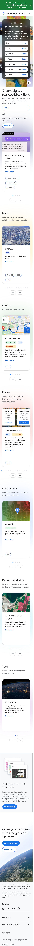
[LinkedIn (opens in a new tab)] (3, 908)
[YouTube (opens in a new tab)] (13, 908)
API (9, 367)
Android (10, 275)
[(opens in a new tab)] (6, 933)
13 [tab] (28, 471)
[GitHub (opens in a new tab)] (19, 908)
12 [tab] (26, 471)
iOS (19, 275)
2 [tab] (15, 196)
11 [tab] (27, 288)
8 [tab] (20, 288)
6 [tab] (16, 288)
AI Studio (11, 187)
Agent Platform (13, 178)
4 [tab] (19, 196)
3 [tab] (17, 196)
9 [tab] (23, 288)
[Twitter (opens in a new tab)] (8, 908)
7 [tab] (18, 288)
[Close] (30, 5)
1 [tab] (12, 196)
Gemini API (11, 183)
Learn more (22, 7)
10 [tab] (25, 288)
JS (8, 280)
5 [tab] (19, 375)
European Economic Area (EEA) (15, 896)
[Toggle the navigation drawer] (29, 13)
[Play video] (29, 83)
